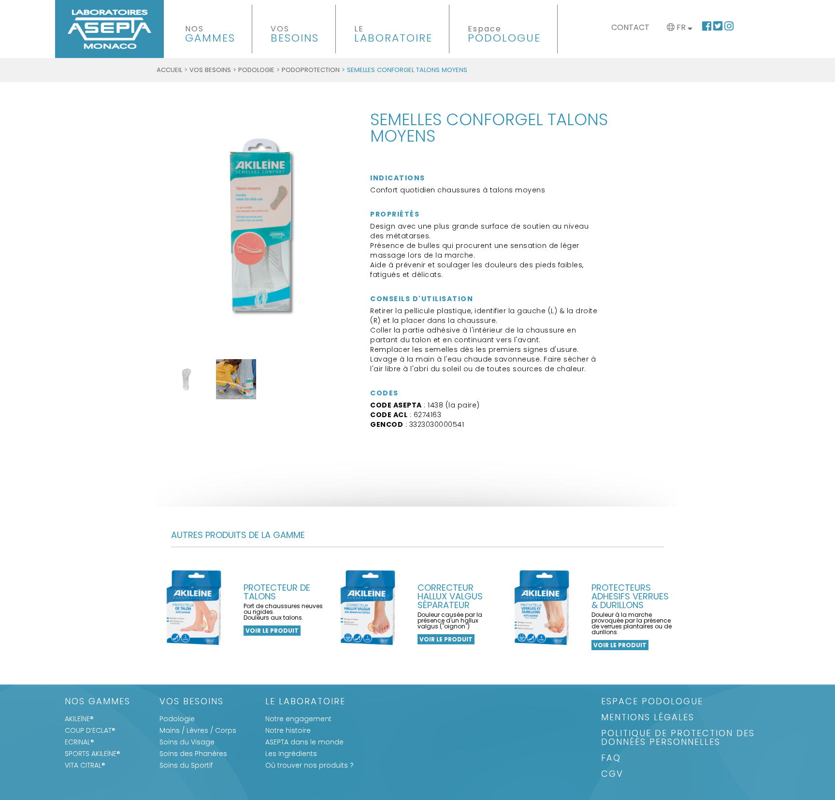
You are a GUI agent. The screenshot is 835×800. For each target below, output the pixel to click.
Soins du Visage (187, 742)
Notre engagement (298, 719)
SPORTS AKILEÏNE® (92, 753)
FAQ (611, 759)
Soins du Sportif (186, 765)
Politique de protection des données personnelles (678, 738)
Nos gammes (97, 702)
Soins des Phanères (193, 753)
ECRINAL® (79, 742)
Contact (630, 27)
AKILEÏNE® (79, 719)
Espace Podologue (652, 702)
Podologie (256, 69)
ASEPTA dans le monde (304, 742)
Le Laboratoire (305, 702)
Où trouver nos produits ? (309, 765)
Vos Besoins (210, 69)
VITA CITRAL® (85, 765)
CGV (612, 775)
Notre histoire (288, 730)
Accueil (169, 69)
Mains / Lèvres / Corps (197, 730)
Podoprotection (311, 69)
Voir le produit (272, 630)
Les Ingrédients (291, 753)
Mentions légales (647, 718)
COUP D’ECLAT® (90, 730)
